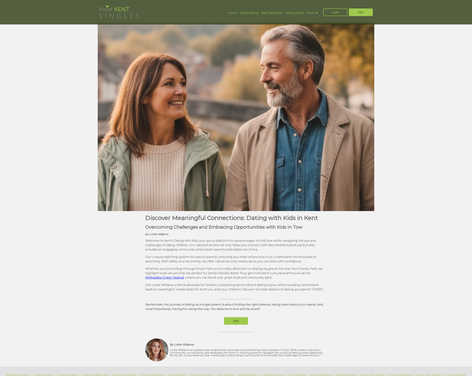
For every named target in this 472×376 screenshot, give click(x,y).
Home (232, 13)
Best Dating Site (272, 13)
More (310, 13)
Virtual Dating (249, 13)
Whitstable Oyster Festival (164, 277)
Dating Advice (295, 13)
